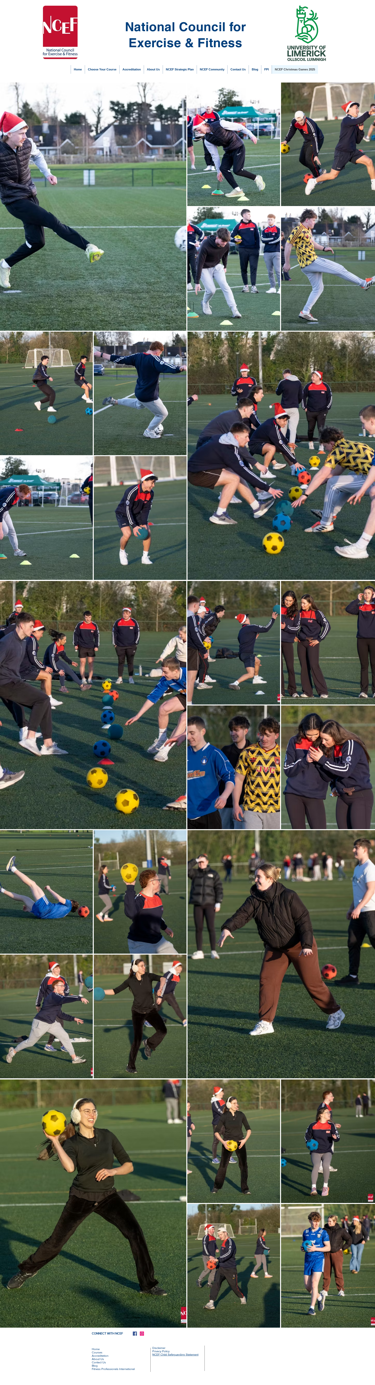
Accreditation (100, 1355)
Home (96, 1349)
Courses (97, 1352)
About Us (98, 1359)
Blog (95, 1365)
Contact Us (99, 1362)
